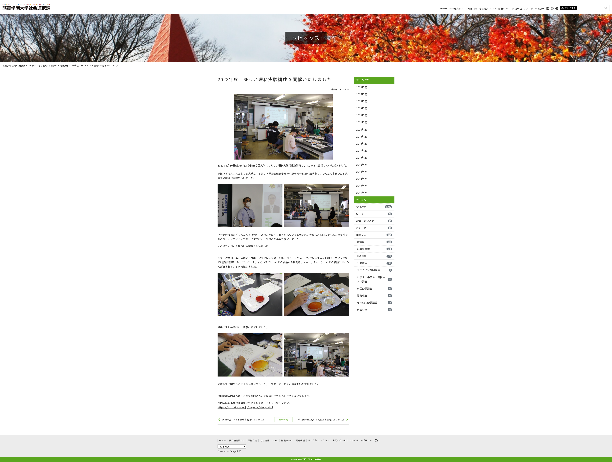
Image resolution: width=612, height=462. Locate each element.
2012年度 (361, 185)
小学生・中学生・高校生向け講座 (374, 279)
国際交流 (373, 235)
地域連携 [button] (484, 8)
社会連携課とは (457, 8)
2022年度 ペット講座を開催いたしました (243, 419)
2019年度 (361, 136)
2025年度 (361, 94)
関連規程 (517, 8)
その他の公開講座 (374, 302)
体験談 (374, 242)
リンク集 (528, 8)
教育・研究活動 (373, 221)
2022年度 (361, 115)
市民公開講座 (374, 288)
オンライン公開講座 (374, 270)
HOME (443, 8)
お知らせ (373, 228)
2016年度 (361, 157)
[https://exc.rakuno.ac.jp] (26, 6)
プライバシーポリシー (360, 440)
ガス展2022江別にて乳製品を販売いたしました (321, 419)
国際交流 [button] (472, 8)
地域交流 (374, 309)
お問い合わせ (339, 440)
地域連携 (373, 256)
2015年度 (361, 164)
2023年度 (361, 108)
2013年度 (361, 178)
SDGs (493, 8)
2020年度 (361, 129)
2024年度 (361, 101)
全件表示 (373, 207)
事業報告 (540, 8)
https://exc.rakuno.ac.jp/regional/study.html (245, 407)
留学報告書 (374, 249)
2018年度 (361, 143)
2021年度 (361, 122)
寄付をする (570, 8)
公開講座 (374, 263)
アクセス (324, 440)
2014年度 (361, 171)
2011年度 (361, 192)
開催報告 (374, 295)
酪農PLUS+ (504, 8)
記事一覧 (283, 419)
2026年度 (361, 87)
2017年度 (361, 150)
